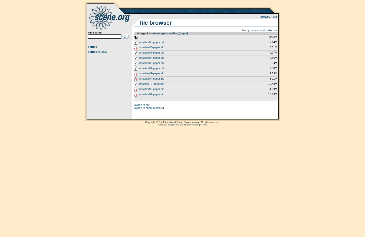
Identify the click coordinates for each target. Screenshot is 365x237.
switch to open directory (148, 107)
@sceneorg (192, 124)
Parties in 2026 (97, 51)
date (275, 30)
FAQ (275, 16)
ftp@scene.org (175, 124)
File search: (95, 32)
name (253, 30)
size (270, 30)
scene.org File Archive (110, 17)
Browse (265, 16)
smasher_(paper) (177, 33)
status (203, 124)
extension (262, 30)
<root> (153, 33)
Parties (92, 46)
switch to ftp (141, 104)
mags (161, 33)
